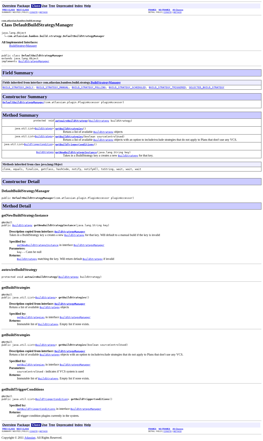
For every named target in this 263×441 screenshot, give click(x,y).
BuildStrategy (99, 120)
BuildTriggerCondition (38, 144)
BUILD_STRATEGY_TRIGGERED (167, 87)
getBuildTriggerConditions (74, 144)
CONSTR (33, 12)
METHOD (43, 12)
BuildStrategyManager (23, 45)
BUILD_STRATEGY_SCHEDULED (127, 87)
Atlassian (29, 437)
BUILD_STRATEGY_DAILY (18, 87)
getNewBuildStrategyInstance (76, 152)
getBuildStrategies (69, 128)
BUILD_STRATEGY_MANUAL (52, 87)
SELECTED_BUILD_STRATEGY (206, 87)
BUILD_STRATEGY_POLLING (89, 87)
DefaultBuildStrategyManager (23, 102)
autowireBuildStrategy (71, 120)
